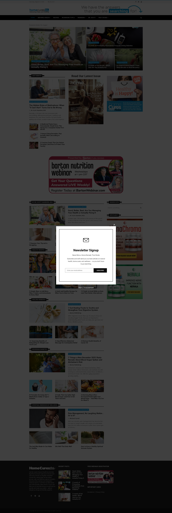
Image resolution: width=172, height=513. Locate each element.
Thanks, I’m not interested (86, 287)
